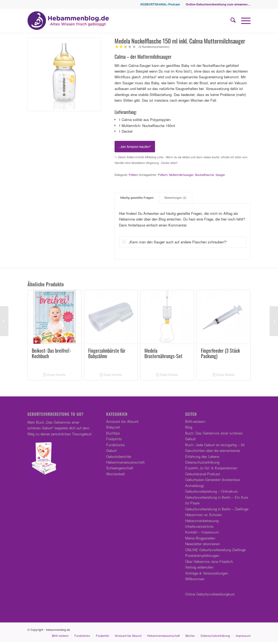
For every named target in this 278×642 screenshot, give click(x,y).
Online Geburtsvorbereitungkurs (210, 594)
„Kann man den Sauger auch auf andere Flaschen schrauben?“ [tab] (178, 241)
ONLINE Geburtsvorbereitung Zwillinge (215, 549)
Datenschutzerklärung (202, 462)
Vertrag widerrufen (199, 567)
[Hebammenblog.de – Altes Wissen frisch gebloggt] (68, 20)
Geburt (111, 450)
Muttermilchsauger (181, 174)
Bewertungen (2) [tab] (176, 198)
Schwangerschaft (119, 467)
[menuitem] (160, 4)
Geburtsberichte (118, 456)
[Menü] (243, 20)
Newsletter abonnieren (202, 543)
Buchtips (113, 433)
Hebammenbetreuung (202, 520)
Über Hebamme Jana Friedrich (209, 561)
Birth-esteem (195, 421)
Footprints (114, 438)
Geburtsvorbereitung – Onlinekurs (211, 491)
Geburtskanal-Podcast (202, 473)
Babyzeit (113, 427)
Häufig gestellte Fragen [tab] (137, 198)
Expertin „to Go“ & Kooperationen (211, 467)
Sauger (220, 174)
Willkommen (194, 578)
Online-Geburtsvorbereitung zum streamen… (218, 4)
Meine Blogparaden (200, 538)
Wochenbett (115, 473)
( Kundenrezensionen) (153, 46)
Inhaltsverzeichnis (199, 526)
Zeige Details (55, 375)
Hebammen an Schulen (203, 514)
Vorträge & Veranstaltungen (206, 573)
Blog (188, 427)
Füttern (133, 174)
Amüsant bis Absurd (122, 421)
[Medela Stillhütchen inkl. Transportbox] (274, 321)
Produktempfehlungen (202, 555)
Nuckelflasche (204, 174)
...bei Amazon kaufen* (135, 146)
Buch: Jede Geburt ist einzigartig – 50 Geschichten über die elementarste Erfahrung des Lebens (215, 450)
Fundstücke (115, 444)
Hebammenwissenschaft (125, 462)
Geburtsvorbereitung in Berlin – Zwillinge (216, 508)
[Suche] (230, 20)
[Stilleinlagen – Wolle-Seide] (4, 321)
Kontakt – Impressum (202, 532)
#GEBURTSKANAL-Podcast (160, 4)
